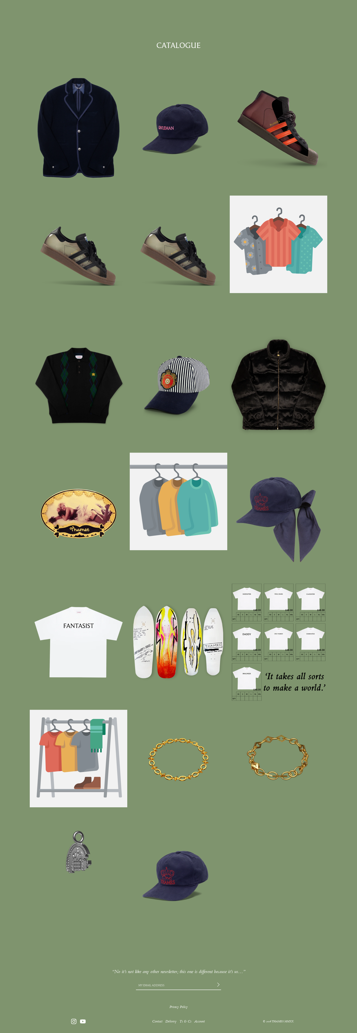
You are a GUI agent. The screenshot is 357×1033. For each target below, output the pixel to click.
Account (199, 1021)
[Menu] (36, 8)
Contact (157, 1021)
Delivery (170, 1021)
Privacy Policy (178, 1007)
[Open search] (49, 8)
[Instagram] (73, 1021)
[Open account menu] (301, 8)
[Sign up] (219, 985)
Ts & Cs (185, 1021)
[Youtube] (83, 1021)
